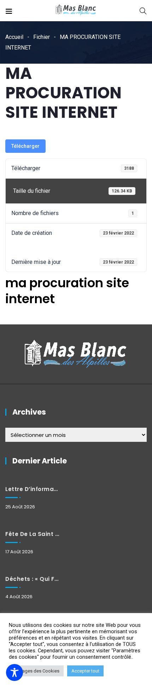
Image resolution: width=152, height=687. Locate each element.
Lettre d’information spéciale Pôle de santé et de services (32, 489)
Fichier (41, 37)
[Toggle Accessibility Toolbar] (14, 672)
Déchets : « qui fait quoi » (32, 579)
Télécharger (25, 146)
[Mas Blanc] (76, 10)
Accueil (14, 37)
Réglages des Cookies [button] (36, 671)
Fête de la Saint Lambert (32, 534)
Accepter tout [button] (85, 671)
